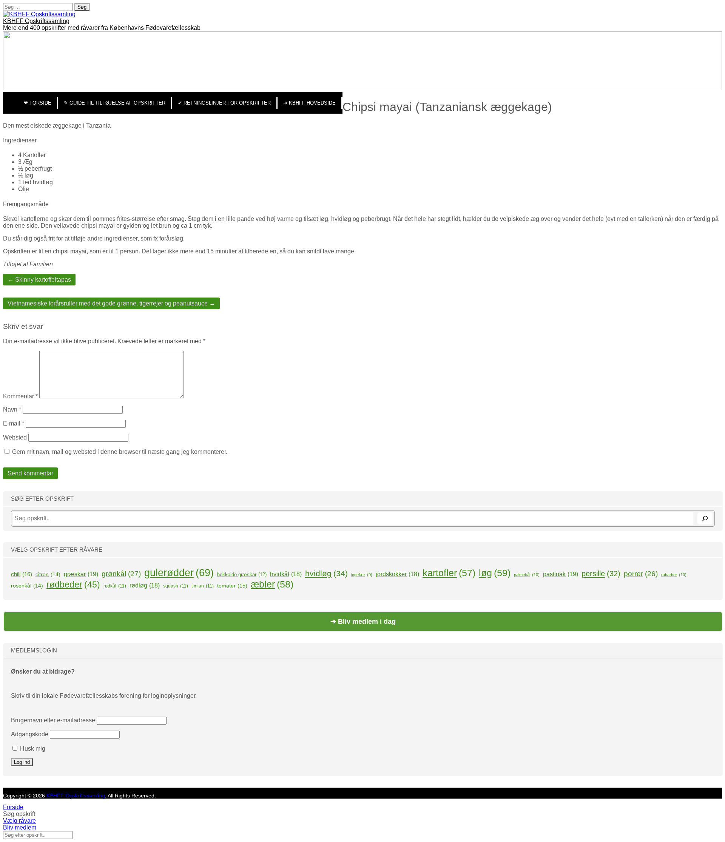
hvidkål (286, 574)
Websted (15, 437)
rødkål (114, 586)
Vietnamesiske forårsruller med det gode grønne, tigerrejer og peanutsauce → (111, 303)
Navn (12, 409)
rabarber (673, 574)
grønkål (121, 574)
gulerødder (179, 572)
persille (601, 573)
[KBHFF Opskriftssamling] (39, 14)
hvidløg (326, 573)
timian (202, 586)
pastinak (560, 574)
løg (495, 573)
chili (21, 574)
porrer (641, 574)
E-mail (13, 423)
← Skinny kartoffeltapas (39, 279)
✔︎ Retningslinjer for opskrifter (224, 103)
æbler (272, 584)
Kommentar (20, 396)
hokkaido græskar (242, 574)
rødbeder (73, 584)
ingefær (361, 574)
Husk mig (32, 748)
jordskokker (397, 574)
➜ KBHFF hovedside (309, 103)
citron (47, 574)
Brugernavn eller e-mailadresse (53, 720)
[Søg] (705, 518)
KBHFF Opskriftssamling (36, 21)
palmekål (527, 574)
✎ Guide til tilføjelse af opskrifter (114, 103)
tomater (232, 586)
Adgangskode (29, 734)
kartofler (449, 573)
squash (175, 586)
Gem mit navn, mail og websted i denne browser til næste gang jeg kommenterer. (119, 452)
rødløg (145, 585)
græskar (81, 574)
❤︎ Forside (37, 103)
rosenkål (27, 586)
